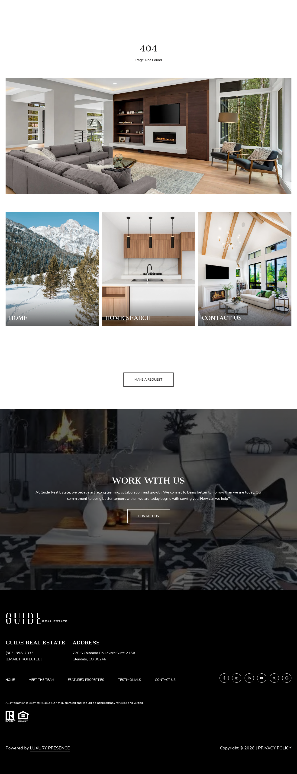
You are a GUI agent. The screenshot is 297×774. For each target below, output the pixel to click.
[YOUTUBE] (261, 678)
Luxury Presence (50, 748)
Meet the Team (41, 680)
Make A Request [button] (148, 379)
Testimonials (129, 680)
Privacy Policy (274, 748)
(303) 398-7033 (20, 653)
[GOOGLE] (286, 678)
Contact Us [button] (148, 516)
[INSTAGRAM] (236, 678)
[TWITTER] (274, 678)
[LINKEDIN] (249, 678)
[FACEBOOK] (224, 678)
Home (10, 680)
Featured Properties (86, 680)
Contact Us (165, 680)
